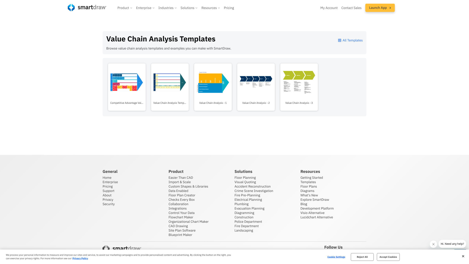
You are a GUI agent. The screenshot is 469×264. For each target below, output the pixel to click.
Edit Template (127, 81)
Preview (126, 93)
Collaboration (178, 204)
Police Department (248, 221)
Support (109, 191)
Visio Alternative (312, 213)
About (107, 195)
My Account (329, 8)
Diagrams (307, 191)
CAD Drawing (178, 226)
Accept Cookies (388, 256)
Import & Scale (180, 182)
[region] (234, 257)
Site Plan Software (182, 230)
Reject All (362, 256)
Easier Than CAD (181, 177)
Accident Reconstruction (252, 186)
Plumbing (241, 204)
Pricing (229, 8)
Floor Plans (308, 186)
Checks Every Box (182, 199)
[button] (124, 8)
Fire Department (246, 226)
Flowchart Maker (181, 217)
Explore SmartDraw (314, 199)
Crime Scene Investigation (253, 191)
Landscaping (243, 230)
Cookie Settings (336, 256)
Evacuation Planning (249, 208)
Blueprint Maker (180, 235)
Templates (308, 182)
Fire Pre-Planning (247, 195)
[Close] (463, 256)
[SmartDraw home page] (87, 7)
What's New (309, 195)
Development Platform (317, 208)
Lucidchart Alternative (316, 217)
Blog (303, 204)
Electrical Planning (248, 199)
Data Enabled (178, 191)
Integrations (178, 208)
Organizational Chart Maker (189, 221)
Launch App (378, 8)
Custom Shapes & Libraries (188, 186)
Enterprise (110, 182)
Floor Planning (245, 177)
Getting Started (311, 177)
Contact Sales (351, 8)
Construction (243, 217)
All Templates (353, 40)
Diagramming (244, 213)
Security (109, 204)
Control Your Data (182, 213)
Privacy (108, 199)
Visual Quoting (245, 182)
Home (107, 177)
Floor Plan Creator (182, 195)
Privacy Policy (80, 258)
